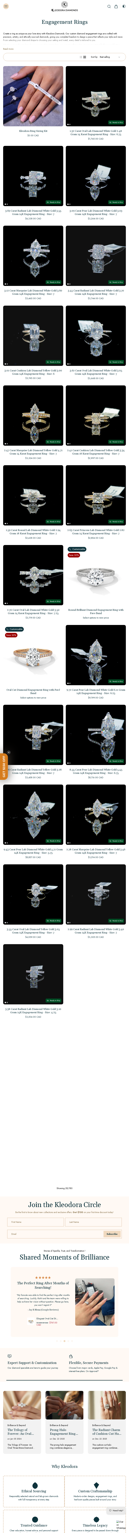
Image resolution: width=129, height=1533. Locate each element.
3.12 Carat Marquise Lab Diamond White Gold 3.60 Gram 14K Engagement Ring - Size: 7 (33, 292)
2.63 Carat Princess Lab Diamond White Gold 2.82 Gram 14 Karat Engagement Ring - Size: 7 (95, 532)
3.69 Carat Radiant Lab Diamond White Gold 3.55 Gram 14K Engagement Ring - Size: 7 (33, 212)
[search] (109, 6)
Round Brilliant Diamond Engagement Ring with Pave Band (95, 611)
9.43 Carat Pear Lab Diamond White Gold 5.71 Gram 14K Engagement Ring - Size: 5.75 (33, 851)
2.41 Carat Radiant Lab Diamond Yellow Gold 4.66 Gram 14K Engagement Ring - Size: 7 (33, 1250)
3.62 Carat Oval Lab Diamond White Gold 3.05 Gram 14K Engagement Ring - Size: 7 (96, 372)
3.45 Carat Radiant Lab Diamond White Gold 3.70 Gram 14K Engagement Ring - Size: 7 (96, 292)
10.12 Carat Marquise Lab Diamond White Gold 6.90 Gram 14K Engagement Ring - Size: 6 (95, 1090)
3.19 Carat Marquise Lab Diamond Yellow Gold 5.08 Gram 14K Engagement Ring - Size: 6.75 (33, 1415)
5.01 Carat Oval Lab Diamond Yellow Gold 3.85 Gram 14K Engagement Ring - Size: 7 (95, 1253)
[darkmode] (123, 6)
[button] (4, 766)
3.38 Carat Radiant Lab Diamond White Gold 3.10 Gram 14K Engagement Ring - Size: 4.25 (33, 1011)
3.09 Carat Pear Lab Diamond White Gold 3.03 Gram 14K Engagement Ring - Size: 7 (96, 212)
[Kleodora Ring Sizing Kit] (33, 96)
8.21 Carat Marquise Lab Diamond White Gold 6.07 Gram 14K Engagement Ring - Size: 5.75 (33, 1090)
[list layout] (81, 57)
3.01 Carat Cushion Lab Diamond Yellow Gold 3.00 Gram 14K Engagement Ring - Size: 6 (33, 372)
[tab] (68, 124)
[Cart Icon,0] (115, 6)
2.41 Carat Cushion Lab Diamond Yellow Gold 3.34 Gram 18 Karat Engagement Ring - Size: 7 (96, 452)
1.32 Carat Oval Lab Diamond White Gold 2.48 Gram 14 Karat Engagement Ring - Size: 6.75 (96, 132)
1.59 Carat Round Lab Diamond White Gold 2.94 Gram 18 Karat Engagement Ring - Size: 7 (33, 532)
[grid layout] (85, 57)
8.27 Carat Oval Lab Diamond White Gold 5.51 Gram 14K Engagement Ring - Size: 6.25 (95, 1011)
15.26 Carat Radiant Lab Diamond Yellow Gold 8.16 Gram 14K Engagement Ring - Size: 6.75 (96, 1335)
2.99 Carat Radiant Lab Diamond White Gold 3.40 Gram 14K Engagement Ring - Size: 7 (96, 931)
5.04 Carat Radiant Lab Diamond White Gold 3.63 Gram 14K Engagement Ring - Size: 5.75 (96, 1170)
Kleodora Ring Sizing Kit (33, 131)
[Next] (65, 1434)
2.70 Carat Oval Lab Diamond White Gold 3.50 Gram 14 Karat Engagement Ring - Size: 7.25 (33, 611)
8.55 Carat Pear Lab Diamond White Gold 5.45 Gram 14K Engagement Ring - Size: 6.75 (96, 771)
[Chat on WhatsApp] (121, 1525)
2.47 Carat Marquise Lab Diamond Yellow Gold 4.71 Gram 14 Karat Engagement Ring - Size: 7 (33, 452)
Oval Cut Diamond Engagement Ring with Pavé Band (33, 691)
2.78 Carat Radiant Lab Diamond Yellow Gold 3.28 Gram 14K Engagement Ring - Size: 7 (33, 771)
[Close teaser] (8, 752)
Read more (8, 48)
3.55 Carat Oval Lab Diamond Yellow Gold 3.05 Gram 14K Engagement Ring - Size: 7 (33, 931)
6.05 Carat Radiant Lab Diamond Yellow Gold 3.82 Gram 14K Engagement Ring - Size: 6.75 (33, 1335)
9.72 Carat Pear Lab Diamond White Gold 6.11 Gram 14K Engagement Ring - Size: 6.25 (96, 691)
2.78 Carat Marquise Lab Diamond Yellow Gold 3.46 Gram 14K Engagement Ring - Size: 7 (95, 851)
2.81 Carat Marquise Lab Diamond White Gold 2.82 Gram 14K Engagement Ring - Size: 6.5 (33, 1170)
